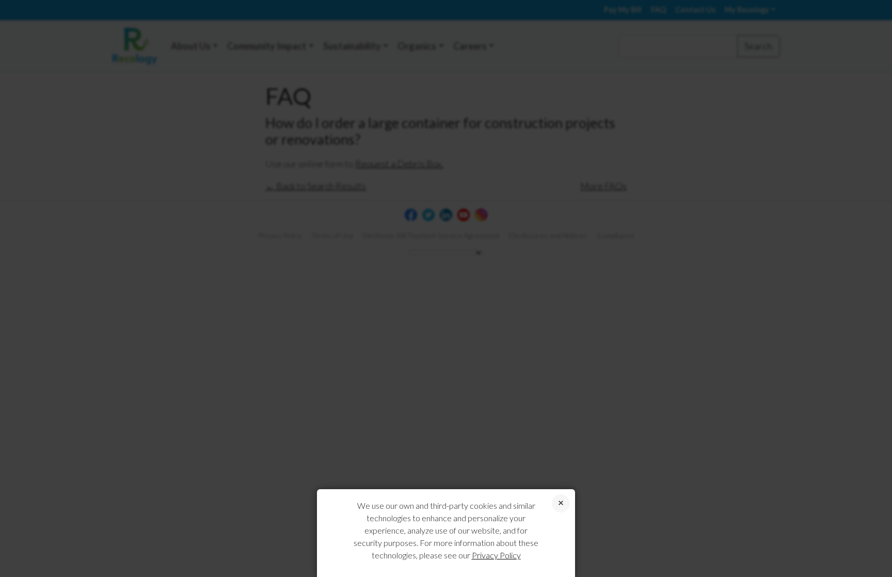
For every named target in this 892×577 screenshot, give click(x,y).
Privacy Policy (496, 555)
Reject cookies (561, 503)
